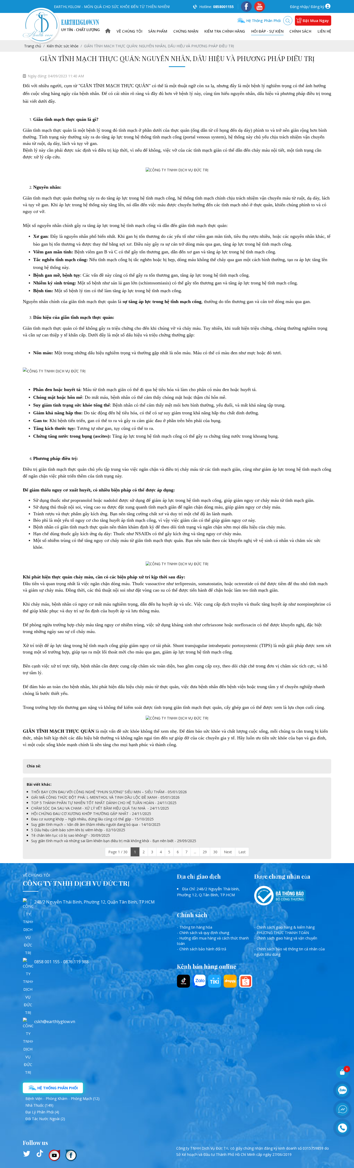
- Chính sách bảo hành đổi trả (201, 948)
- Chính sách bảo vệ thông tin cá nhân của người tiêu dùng (289, 951)
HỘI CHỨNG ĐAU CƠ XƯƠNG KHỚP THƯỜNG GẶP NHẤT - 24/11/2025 (91, 813)
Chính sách (300, 31)
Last (242, 851)
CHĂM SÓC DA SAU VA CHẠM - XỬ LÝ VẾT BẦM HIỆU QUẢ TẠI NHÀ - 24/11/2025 (100, 808)
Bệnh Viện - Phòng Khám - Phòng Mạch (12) (62, 1098)
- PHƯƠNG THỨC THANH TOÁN (281, 932)
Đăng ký (317, 6)
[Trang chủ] (107, 31)
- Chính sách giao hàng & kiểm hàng (284, 927)
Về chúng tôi (129, 31)
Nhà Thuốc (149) (39, 1105)
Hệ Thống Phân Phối (57, 1087)
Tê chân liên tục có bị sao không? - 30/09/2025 (70, 835)
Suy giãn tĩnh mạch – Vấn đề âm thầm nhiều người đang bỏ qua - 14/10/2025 (95, 824)
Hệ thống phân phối (263, 20)
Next (228, 851)
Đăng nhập (299, 6)
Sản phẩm (157, 31)
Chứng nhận (185, 31)
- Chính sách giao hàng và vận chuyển (285, 938)
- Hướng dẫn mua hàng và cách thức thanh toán (213, 941)
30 (215, 851)
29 (205, 851)
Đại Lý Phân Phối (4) (42, 1112)
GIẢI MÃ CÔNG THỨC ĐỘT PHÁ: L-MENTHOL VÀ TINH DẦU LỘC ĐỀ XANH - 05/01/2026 (105, 797)
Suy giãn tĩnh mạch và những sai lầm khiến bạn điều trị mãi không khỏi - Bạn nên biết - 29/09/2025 (113, 840)
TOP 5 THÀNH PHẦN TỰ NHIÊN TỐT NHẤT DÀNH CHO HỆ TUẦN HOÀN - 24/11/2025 (103, 802)
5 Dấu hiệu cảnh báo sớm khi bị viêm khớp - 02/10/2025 (78, 829)
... (195, 851)
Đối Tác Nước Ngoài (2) (45, 1118)
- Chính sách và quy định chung (203, 932)
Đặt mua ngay (316, 20)
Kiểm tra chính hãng (224, 31)
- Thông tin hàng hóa (194, 927)
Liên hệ (324, 31)
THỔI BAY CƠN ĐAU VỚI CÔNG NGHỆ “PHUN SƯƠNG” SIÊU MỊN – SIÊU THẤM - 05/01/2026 (109, 791)
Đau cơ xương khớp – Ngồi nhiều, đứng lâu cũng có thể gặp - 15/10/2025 (92, 819)
